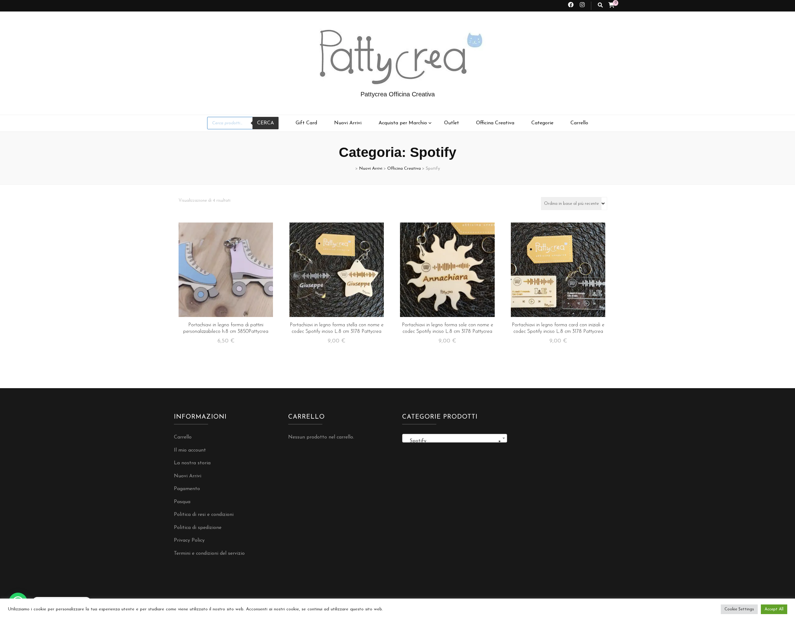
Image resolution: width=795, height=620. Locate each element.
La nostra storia (192, 463)
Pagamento (187, 488)
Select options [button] (226, 272)
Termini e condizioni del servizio (209, 553)
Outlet (451, 123)
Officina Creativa (495, 123)
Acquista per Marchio (403, 123)
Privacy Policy (189, 540)
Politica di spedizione (197, 527)
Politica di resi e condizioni (204, 514)
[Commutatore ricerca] (600, 6)
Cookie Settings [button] (739, 609)
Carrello (579, 123)
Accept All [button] (774, 609)
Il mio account (190, 450)
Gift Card (306, 123)
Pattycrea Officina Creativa (398, 94)
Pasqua (182, 501)
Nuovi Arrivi (347, 123)
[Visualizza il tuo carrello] (611, 6)
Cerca (265, 123)
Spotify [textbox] (453, 441)
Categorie (542, 123)
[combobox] (454, 438)
